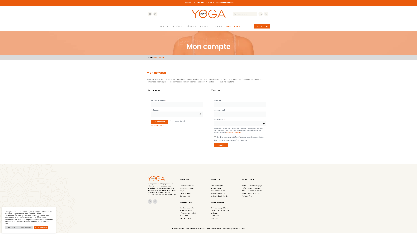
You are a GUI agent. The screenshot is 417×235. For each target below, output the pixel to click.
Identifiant (222, 100)
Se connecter (160, 122)
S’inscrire (221, 145)
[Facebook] (150, 14)
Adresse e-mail (223, 109)
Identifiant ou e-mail (162, 100)
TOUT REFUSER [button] (12, 227)
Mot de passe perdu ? (157, 125)
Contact (218, 26)
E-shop (162, 26)
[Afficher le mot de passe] (200, 114)
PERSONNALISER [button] (26, 227)
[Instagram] (155, 14)
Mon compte (233, 26)
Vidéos (190, 26)
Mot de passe (160, 109)
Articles (176, 26)
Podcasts (204, 26)
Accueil (150, 57)
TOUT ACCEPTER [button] (41, 227)
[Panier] (266, 14)
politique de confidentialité (234, 132)
